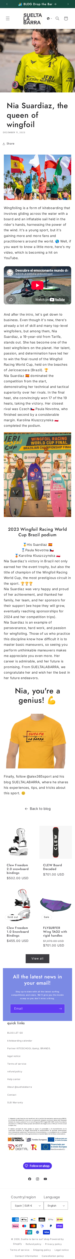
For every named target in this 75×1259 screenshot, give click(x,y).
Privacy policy (53, 1244)
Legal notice (62, 1250)
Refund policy (34, 1244)
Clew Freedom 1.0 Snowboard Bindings (18, 932)
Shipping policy (42, 1250)
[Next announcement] (68, 4)
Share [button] (11, 143)
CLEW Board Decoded (52, 867)
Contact (11, 1094)
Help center (14, 1079)
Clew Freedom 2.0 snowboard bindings (18, 869)
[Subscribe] (60, 1008)
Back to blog (40, 809)
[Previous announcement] (7, 4)
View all (37, 958)
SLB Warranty (15, 1102)
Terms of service (16, 1063)
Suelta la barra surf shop (35, 1239)
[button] (7, 18)
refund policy (14, 1071)
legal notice (14, 1056)
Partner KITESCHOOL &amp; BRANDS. (29, 1048)
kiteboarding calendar (19, 1040)
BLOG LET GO (15, 1032)
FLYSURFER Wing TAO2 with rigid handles (55, 932)
